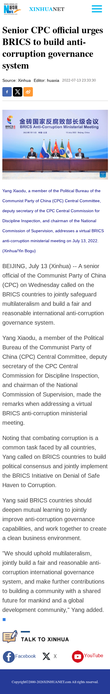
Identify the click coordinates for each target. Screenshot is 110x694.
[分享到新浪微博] (28, 92)
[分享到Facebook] (7, 92)
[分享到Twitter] (17, 92)
